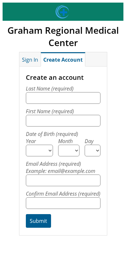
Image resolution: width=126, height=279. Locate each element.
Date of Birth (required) (52, 134)
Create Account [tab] (63, 59)
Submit (38, 220)
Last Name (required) (50, 88)
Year (31, 141)
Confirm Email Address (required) (63, 193)
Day (89, 141)
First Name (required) (50, 111)
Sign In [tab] (30, 59)
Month (65, 141)
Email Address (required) (60, 167)
